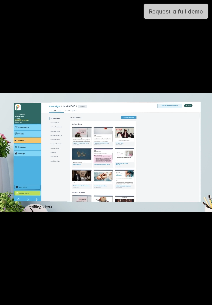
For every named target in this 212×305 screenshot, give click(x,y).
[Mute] (178, 299)
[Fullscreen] (205, 299)
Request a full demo (176, 11)
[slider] (99, 299)
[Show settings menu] (192, 299)
